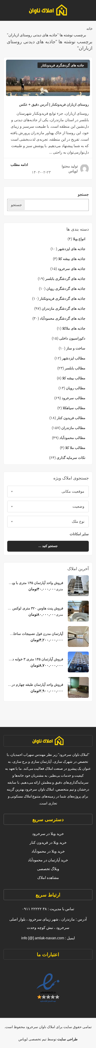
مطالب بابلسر (75, 368)
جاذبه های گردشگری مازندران (63, 308)
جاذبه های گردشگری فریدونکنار (62, 298)
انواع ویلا (79, 239)
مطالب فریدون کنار (71, 418)
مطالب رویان (75, 388)
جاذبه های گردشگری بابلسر (65, 279)
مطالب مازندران (73, 428)
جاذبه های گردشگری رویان (65, 289)
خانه (89, 29)
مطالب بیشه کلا (73, 378)
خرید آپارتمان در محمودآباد (48, 860)
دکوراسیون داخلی (72, 338)
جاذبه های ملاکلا (73, 328)
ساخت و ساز (75, 348)
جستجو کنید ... (48, 546)
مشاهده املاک (48, 878)
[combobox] (48, 491)
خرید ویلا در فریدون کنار (48, 842)
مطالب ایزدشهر (73, 358)
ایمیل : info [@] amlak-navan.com (48, 938)
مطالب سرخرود (73, 398)
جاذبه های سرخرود (71, 269)
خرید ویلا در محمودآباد (48, 851)
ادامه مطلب (19, 165)
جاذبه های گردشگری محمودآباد (62, 318)
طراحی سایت (67, 1039)
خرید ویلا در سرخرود (48, 834)
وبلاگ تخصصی (48, 869)
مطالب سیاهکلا (74, 408)
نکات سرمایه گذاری (71, 458)
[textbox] (48, 491)
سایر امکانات (79, 534)
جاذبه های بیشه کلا (71, 259)
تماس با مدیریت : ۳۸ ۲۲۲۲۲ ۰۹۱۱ (48, 909)
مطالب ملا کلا (75, 448)
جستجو (83, 194)
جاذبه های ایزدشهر (71, 249)
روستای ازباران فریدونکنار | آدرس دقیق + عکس (54, 104)
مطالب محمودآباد (72, 438)
